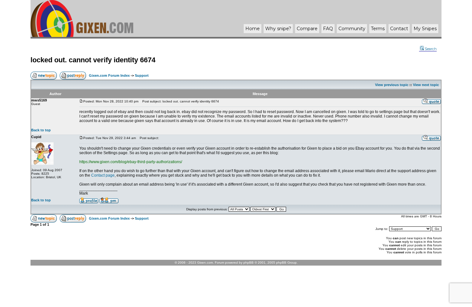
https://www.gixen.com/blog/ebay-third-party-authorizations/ (130, 162)
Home (252, 28)
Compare (307, 28)
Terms (378, 28)
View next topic (426, 85)
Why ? (278, 28)
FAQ (328, 28)
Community (351, 28)
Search (431, 49)
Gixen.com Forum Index (109, 75)
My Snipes (425, 28)
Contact (399, 28)
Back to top (41, 130)
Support (142, 75)
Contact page (103, 175)
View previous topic (391, 85)
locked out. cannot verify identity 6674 (93, 60)
